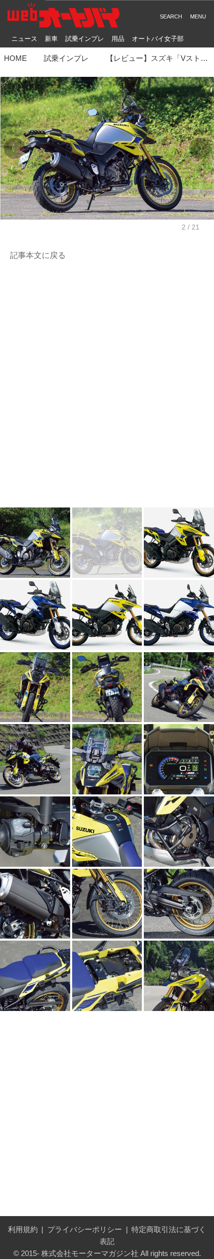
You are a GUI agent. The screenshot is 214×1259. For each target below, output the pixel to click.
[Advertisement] (107, 384)
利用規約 (23, 1229)
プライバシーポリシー (84, 1229)
